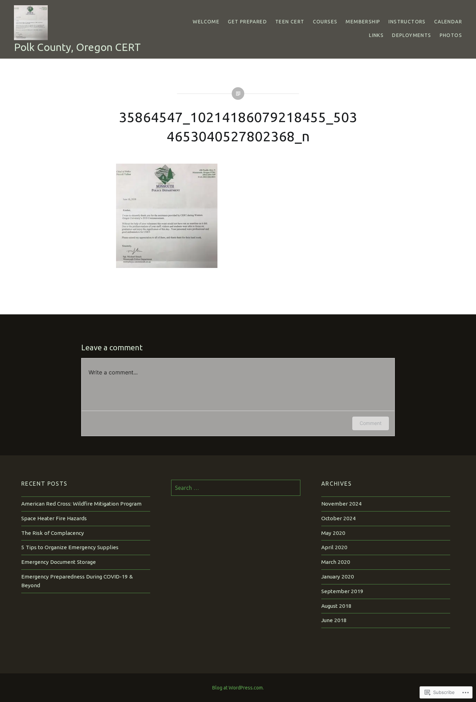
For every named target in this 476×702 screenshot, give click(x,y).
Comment (371, 423)
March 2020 (335, 562)
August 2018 (336, 606)
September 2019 (342, 591)
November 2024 (341, 504)
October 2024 (338, 518)
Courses (325, 21)
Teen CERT (290, 21)
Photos (451, 35)
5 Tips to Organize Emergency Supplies (69, 547)
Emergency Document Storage (58, 562)
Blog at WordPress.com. (238, 687)
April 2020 (334, 547)
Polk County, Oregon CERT (77, 47)
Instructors (407, 21)
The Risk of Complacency (52, 533)
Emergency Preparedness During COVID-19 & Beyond (77, 581)
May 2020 (333, 533)
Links (376, 35)
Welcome (206, 21)
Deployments (411, 35)
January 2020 (337, 577)
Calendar (448, 21)
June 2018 (334, 620)
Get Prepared (247, 21)
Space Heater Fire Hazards (54, 518)
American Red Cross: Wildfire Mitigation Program (81, 504)
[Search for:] (235, 488)
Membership (363, 21)
